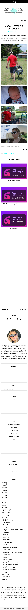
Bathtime (5, 534)
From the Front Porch (14, 424)
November (5, 510)
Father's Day (6, 537)
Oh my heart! (6, 539)
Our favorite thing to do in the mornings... (13, 552)
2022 (3, 487)
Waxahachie (14, 455)
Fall (14, 421)
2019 (3, 492)
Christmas (14, 415)
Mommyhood (7, 153)
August (5, 516)
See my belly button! (8, 542)
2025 (14, 399)
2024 (3, 484)
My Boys (5, 544)
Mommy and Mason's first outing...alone (13, 529)
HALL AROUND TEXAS (10, 608)
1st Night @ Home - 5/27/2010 (10, 564)
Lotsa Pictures (6, 541)
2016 (3, 497)
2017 (3, 495)
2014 (3, 500)
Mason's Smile (6, 546)
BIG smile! (5, 556)
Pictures (5, 526)
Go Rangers (6, 532)
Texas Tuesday (14, 445)
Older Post (23, 309)
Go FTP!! (5, 527)
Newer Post (5, 309)
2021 (3, 489)
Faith (14, 418)
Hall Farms (14, 427)
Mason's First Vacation (8, 551)
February (5, 576)
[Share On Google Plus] (24, 150)
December (5, 509)
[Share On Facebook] (21, 150)
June (4, 519)
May (4, 571)
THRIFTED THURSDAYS (14, 436)
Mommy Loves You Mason (9, 536)
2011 (3, 505)
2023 (3, 485)
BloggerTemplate (22, 608)
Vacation (14, 452)
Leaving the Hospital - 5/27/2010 (11, 566)
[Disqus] (14, 252)
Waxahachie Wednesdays (14, 458)
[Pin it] (26, 150)
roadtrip (14, 461)
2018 (3, 494)
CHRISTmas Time (14, 405)
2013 (3, 502)
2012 (3, 504)
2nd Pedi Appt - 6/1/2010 (9, 561)
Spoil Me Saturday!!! (8, 521)
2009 (3, 579)
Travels (14, 448)
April (4, 572)
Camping (14, 408)
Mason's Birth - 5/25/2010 (9, 569)
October (5, 512)
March (4, 574)
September (6, 514)
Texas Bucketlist (14, 442)
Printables (14, 433)
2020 (3, 490)
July (4, 517)
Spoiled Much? (6, 531)
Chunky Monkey (7, 522)
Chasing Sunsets (14, 412)
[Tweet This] (19, 150)
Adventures (14, 402)
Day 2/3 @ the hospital (9, 567)
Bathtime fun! (6, 549)
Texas (14, 439)
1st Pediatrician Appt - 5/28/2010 (11, 562)
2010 (3, 507)
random (12, 153)
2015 (3, 499)
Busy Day (5, 524)
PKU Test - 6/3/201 (7, 559)
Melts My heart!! (7, 554)
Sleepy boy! (6, 557)
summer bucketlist (14, 464)
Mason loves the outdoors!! (10, 547)
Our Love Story (14, 430)
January (5, 577)
